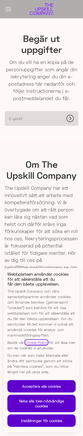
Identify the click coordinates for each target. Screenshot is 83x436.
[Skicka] (72, 118)
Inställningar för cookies (41, 420)
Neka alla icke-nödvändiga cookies (41, 403)
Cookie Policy (36, 342)
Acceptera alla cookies (41, 386)
